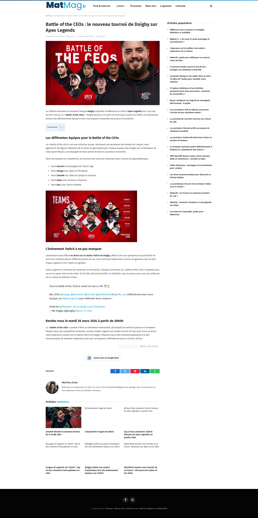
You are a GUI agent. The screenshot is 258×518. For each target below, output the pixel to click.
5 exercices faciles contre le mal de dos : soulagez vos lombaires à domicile (188, 68)
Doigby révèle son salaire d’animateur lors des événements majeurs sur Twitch (101, 470)
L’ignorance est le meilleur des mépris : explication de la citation (188, 49)
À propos (109, 509)
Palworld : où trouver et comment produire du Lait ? (190, 194)
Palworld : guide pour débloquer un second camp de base (190, 59)
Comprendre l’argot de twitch (99, 431)
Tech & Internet (101, 6)
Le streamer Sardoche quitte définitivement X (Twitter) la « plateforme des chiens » (191, 148)
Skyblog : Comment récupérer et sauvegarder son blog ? (191, 203)
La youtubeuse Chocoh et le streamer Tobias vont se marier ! (190, 185)
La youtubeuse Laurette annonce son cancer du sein (190, 120)
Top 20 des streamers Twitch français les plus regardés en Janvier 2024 (138, 434)
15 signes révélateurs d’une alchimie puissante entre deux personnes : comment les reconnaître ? (190, 91)
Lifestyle (181, 6)
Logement (165, 6)
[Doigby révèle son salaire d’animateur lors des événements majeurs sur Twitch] (102, 453)
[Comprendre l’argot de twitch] (102, 417)
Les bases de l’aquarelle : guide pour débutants (186, 213)
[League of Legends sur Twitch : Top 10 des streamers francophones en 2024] (63, 453)
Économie (135, 6)
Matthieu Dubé (70, 382)
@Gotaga (65, 294)
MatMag (49, 16)
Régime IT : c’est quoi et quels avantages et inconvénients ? (190, 40)
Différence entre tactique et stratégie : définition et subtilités (187, 31)
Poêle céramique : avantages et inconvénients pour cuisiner (191, 166)
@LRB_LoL (120, 294)
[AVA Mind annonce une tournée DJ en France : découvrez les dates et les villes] (142, 453)
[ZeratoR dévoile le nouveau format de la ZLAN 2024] (63, 417)
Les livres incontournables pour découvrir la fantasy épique (190, 176)
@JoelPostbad (103, 294)
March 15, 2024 (84, 310)
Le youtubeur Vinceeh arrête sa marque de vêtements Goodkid (189, 129)
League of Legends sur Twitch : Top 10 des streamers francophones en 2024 (63, 470)
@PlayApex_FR (68, 306)
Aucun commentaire (86, 36)
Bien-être (151, 6)
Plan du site (119, 509)
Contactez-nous (131, 509)
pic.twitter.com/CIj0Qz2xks (90, 306)
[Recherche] (210, 6)
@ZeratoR (89, 294)
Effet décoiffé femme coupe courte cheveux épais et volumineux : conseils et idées (190, 157)
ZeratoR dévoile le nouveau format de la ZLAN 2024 (63, 433)
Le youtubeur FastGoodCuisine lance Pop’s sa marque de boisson (191, 139)
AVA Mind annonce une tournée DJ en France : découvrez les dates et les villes (140, 470)
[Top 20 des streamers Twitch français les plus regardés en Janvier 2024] (142, 417)
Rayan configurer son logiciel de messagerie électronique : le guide (190, 101)
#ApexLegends (70, 298)
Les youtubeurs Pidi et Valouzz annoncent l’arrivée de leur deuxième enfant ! (189, 111)
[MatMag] (66, 6)
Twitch (69, 16)
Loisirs (120, 6)
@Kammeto (77, 294)
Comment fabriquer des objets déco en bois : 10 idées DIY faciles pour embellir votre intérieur (190, 79)
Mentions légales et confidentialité (153, 509)
